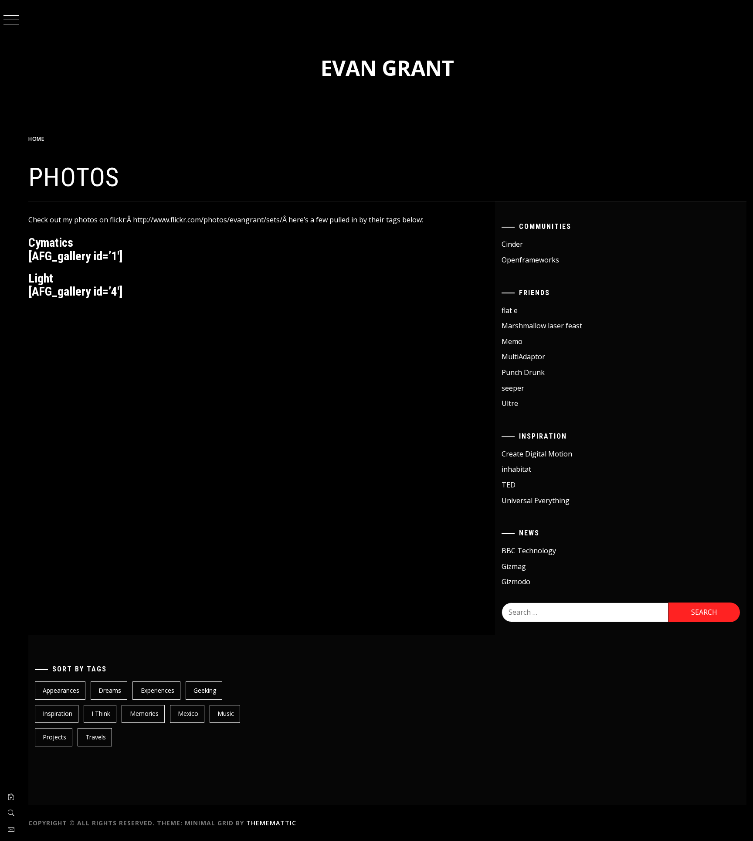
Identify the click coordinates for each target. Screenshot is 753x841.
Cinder (512, 244)
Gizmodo (516, 581)
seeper (513, 388)
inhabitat (516, 469)
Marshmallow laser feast (542, 325)
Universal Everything (536, 500)
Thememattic (271, 823)
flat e (510, 310)
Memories (144, 713)
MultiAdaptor (523, 356)
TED (509, 485)
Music (225, 713)
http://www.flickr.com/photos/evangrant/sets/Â (210, 220)
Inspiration (57, 713)
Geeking (204, 690)
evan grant (387, 68)
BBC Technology (529, 550)
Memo (512, 341)
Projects (54, 737)
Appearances (61, 690)
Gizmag (514, 566)
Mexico (188, 713)
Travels (95, 737)
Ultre (510, 403)
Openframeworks (530, 260)
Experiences (157, 690)
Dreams (109, 690)
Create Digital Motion (537, 454)
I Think (101, 713)
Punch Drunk (523, 372)
